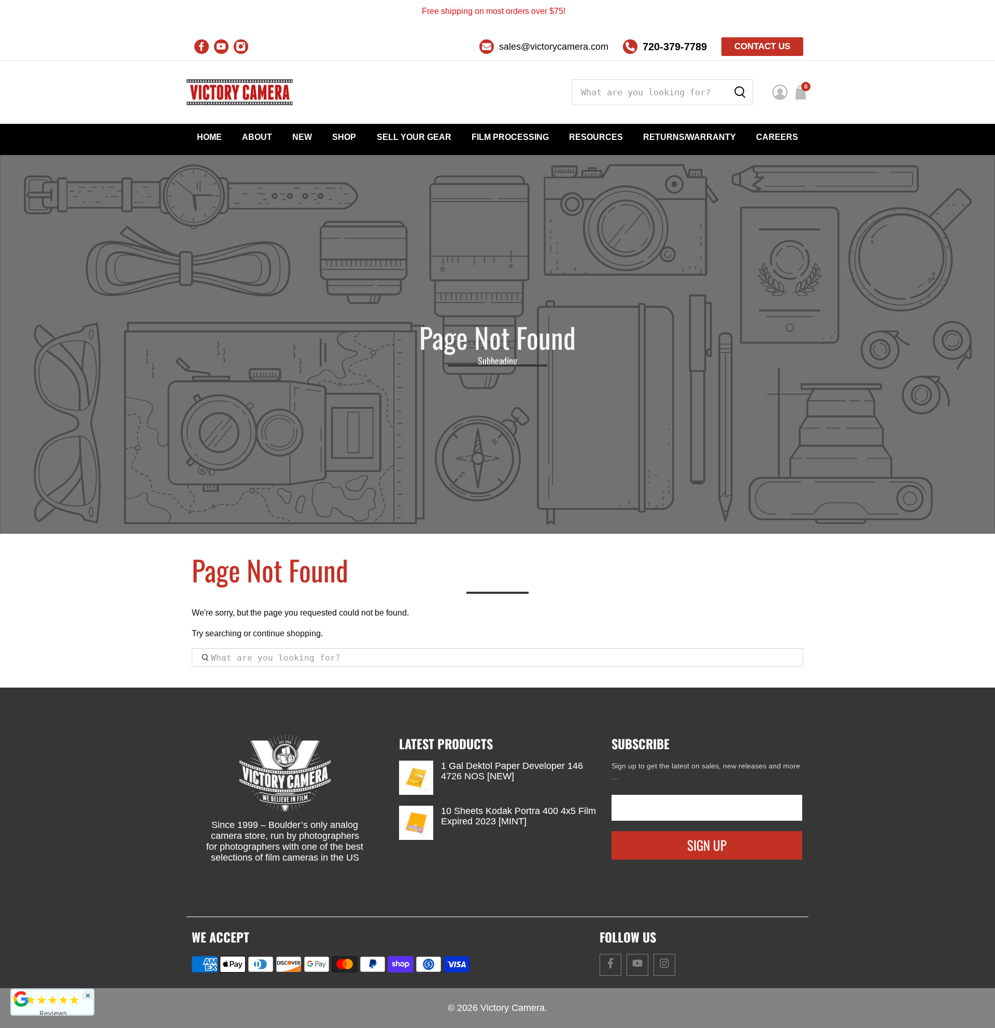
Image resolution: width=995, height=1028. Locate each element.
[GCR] (21, 999)
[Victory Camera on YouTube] (221, 46)
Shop (344, 137)
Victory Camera (512, 1008)
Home (209, 137)
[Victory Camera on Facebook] (201, 46)
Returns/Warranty (689, 137)
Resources (596, 137)
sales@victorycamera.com (553, 46)
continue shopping (287, 633)
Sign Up (707, 844)
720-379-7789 (675, 46)
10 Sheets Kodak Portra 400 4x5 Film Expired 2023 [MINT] (518, 816)
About (257, 137)
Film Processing (510, 137)
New (302, 137)
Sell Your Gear (414, 137)
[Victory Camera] (240, 92)
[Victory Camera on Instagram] (241, 46)
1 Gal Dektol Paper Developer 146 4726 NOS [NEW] (512, 771)
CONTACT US (762, 46)
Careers (777, 137)
